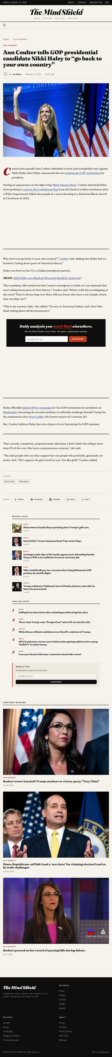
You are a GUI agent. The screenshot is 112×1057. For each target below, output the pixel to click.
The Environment (11, 1040)
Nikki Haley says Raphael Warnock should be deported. (46, 278)
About (71, 2)
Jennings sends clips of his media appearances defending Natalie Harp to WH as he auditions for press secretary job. (58, 556)
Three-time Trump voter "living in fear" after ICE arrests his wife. (55, 622)
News (61, 991)
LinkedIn (56, 499)
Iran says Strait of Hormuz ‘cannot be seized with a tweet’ (50, 654)
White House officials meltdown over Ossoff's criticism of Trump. (55, 632)
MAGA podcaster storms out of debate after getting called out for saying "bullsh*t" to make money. (58, 643)
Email (72, 499)
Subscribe (78, 339)
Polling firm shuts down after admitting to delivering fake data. (53, 612)
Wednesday (10, 412)
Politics (62, 995)
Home (6, 39)
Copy (87, 499)
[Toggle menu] (107, 25)
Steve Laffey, (36, 416)
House (6, 1027)
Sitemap (63, 1040)
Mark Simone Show (64, 185)
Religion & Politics (11, 1035)
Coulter (64, 258)
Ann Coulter (9, 481)
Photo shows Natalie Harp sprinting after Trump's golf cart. (56, 527)
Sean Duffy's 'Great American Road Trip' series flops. (52, 541)
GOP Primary (20, 39)
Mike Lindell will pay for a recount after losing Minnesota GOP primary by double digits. (57, 571)
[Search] (4, 25)
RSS (107, 2)
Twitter (20, 499)
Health (62, 1004)
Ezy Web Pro (103, 1052)
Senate (6, 1022)
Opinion (62, 999)
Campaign (8, 1031)
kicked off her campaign (37, 407)
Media (62, 1008)
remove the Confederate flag (40, 189)
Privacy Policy (65, 1031)
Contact (81, 2)
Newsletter (96, 2)
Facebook (38, 499)
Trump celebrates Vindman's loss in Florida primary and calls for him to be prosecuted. (59, 587)
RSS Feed (63, 1035)
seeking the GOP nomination (83, 173)
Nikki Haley (24, 481)
